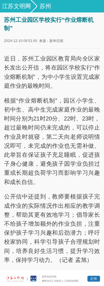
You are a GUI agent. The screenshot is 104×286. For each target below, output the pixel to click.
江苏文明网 (16, 6)
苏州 (45, 6)
